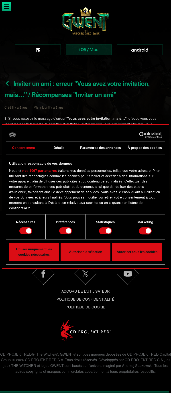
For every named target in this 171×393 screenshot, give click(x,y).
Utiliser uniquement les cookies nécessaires (34, 252)
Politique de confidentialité (85, 299)
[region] (85, 36)
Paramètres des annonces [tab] (100, 148)
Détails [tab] (59, 148)
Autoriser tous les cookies (137, 252)
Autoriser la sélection (85, 252)
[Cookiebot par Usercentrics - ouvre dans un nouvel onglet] (142, 135)
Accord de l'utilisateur (85, 291)
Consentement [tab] (23, 148)
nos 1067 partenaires (39, 170)
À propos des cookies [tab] (145, 148)
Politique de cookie (85, 307)
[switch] (65, 230)
